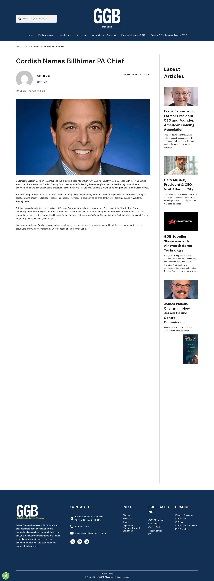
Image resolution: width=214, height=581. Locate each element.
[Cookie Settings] (5, 576)
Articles (27, 46)
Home (18, 46)
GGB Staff (42, 82)
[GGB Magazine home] (107, 18)
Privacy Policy (107, 574)
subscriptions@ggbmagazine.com (91, 533)
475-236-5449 (82, 526)
